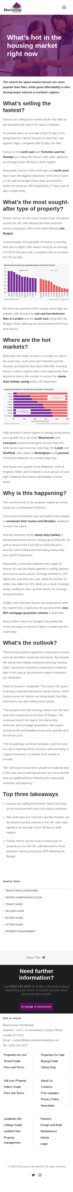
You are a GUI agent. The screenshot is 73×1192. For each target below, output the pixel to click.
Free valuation (50, 1093)
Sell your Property (15, 1080)
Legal (43, 1143)
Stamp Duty (48, 1067)
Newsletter (48, 1105)
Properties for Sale (52, 1054)
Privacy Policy (50, 1099)
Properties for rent (15, 1054)
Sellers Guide (12, 1086)
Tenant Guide (12, 1061)
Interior (44, 1137)
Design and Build (51, 1125)
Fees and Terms (14, 1067)
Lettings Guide (13, 1125)
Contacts (46, 1086)
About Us (47, 1080)
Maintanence (48, 1131)
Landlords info (12, 1118)
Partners (45, 1118)
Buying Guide (49, 1061)
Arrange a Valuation (36, 1006)
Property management (12, 1140)
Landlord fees (12, 1131)
